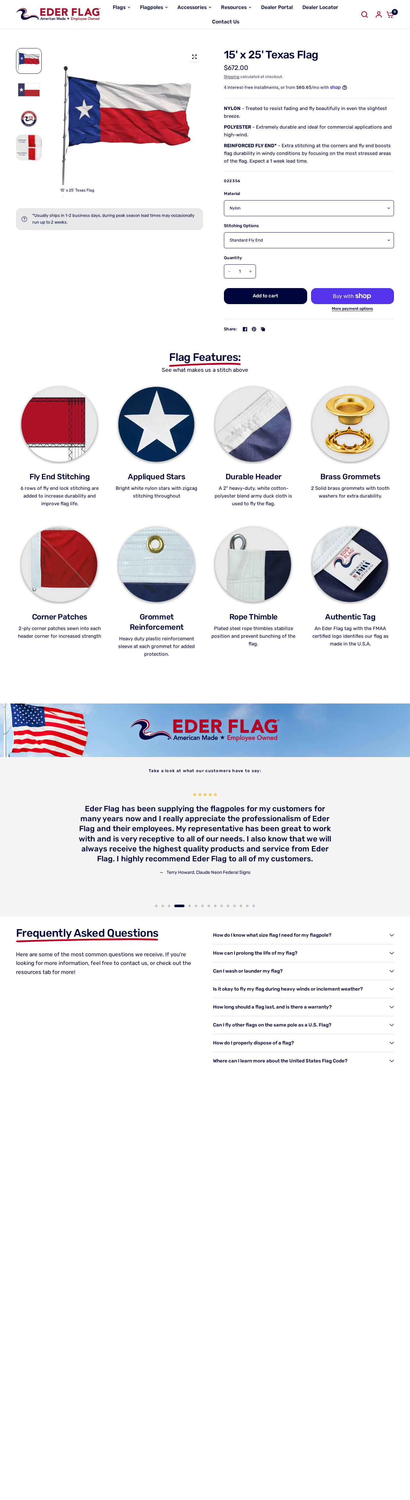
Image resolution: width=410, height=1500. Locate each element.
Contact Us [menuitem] (225, 22)
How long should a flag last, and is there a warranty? (272, 1007)
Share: (230, 329)
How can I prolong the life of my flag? (255, 953)
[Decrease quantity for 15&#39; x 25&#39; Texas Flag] (229, 271)
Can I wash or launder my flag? (248, 971)
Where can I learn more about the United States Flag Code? (280, 1061)
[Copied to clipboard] (263, 329)
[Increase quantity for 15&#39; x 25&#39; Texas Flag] (250, 271)
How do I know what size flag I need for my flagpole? (272, 935)
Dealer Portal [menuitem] (277, 7)
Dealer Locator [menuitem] (320, 7)
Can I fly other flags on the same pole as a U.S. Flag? (272, 1025)
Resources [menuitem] (234, 7)
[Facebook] (245, 329)
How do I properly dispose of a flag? (253, 1043)
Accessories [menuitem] (192, 7)
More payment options (352, 309)
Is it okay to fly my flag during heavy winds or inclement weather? (288, 989)
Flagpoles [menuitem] (151, 7)
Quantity (233, 257)
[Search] (364, 14)
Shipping (231, 76)
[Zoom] (194, 57)
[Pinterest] (254, 329)
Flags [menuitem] (119, 7)
